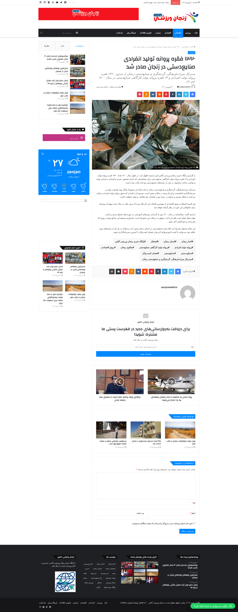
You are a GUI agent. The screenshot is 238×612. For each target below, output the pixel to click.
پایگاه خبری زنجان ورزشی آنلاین (129, 241)
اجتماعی (178, 33)
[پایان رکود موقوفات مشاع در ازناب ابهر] (180, 430)
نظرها (46, 45)
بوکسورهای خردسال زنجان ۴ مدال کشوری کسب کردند (56, 57)
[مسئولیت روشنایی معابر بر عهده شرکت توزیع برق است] (111, 430)
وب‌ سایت (140, 513)
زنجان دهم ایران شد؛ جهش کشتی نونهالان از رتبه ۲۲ (149, 2)
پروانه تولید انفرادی (183, 247)
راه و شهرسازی (96, 578)
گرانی (98, 587)
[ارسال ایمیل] (178, 87)
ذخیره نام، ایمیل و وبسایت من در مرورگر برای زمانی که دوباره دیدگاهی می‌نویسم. (162, 523)
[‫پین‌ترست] (166, 94)
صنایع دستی (186, 253)
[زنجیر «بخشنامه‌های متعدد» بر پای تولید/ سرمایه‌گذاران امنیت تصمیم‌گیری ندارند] (152, 580)
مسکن (99, 582)
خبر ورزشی (104, 573)
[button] (212, 606)
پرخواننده (80, 45)
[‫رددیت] (159, 94)
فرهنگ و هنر (131, 33)
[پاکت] (139, 94)
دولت (85, 573)
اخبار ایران (111, 564)
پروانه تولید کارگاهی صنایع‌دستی (153, 247)
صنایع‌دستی (169, 253)
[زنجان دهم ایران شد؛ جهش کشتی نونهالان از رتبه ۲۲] (77, 84)
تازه (62, 45)
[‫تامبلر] (172, 94)
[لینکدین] (179, 94)
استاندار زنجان (110, 568)
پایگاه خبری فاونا (109, 587)
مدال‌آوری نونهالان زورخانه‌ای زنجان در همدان (56, 70)
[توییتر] (186, 94)
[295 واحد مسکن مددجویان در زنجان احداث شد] (146, 430)
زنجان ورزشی (110, 582)
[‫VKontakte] (153, 94)
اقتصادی (168, 33)
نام (193, 503)
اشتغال (154, 241)
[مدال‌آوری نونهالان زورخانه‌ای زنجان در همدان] (77, 72)
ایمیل (192, 513)
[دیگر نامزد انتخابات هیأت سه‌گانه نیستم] (140, 580)
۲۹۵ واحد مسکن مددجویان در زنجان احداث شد (146, 442)
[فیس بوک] (192, 94)
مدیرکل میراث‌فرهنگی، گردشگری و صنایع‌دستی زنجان (167, 259)
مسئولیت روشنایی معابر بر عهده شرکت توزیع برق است (113, 442)
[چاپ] (112, 271)
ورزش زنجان (88, 582)
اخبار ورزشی (88, 564)
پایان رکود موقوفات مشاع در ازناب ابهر (180, 442)
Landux (124, 603)
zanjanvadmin (184, 87)
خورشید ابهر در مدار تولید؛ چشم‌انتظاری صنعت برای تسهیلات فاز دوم (57, 108)
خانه (196, 33)
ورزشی (188, 33)
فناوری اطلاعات (145, 33)
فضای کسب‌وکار (150, 253)
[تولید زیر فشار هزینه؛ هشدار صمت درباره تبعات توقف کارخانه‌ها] (127, 572)
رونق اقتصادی (107, 247)
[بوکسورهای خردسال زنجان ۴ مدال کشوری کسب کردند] (77, 60)
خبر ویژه (94, 573)
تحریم (87, 568)
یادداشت (119, 33)
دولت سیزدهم (110, 578)
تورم (113, 573)
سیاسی (158, 33)
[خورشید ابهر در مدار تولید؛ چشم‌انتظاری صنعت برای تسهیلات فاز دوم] (77, 109)
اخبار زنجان (186, 241)
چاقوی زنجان (127, 247)
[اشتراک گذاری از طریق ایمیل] (118, 271)
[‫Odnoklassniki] (146, 94)
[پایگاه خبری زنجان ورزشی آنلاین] (174, 17)
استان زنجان (169, 241)
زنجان (85, 578)
